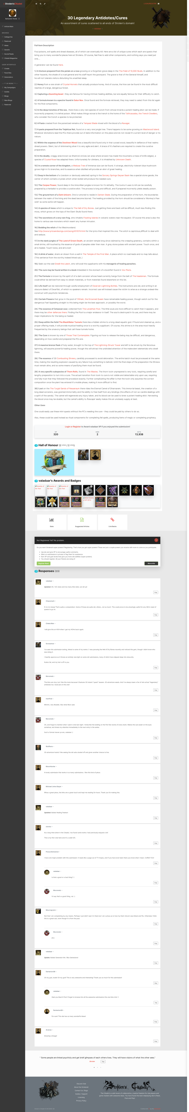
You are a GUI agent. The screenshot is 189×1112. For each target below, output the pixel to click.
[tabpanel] (97, 1075)
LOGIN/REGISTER (150, 3)
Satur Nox (78, 100)
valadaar (98, 29)
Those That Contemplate (77, 335)
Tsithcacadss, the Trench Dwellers (141, 113)
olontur (49, 826)
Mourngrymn (51, 910)
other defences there (57, 312)
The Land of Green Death (70, 241)
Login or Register (73, 426)
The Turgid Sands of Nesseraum (65, 388)
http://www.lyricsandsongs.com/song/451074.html (61, 231)
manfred (49, 699)
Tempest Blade (90, 123)
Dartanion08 (51, 971)
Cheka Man (50, 623)
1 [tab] (94, 1096)
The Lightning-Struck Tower (107, 345)
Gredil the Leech (62, 264)
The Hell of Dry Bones (84, 208)
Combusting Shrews (66, 358)
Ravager (126, 123)
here (61, 65)
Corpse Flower (49, 185)
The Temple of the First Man (96, 254)
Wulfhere (49, 746)
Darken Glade (104, 195)
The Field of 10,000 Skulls (130, 71)
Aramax (49, 1030)
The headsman (139, 276)
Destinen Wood (69, 142)
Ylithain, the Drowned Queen (90, 299)
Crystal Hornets (70, 84)
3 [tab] (101, 1096)
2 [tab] (97, 1096)
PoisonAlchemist (52, 852)
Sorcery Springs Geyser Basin (116, 175)
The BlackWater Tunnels (70, 322)
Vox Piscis (126, 270)
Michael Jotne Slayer (54, 786)
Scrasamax (50, 643)
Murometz (50, 676)
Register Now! (43, 563)
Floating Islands (90, 218)
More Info (151, 563)
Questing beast (56, 94)
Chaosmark (50, 601)
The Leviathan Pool (91, 309)
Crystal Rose (50, 159)
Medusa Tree (79, 165)
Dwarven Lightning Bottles (105, 286)
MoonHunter (51, 766)
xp (155, 592)
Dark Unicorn (65, 195)
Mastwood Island (151, 129)
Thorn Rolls (72, 371)
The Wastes (92, 371)
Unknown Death (123, 159)
